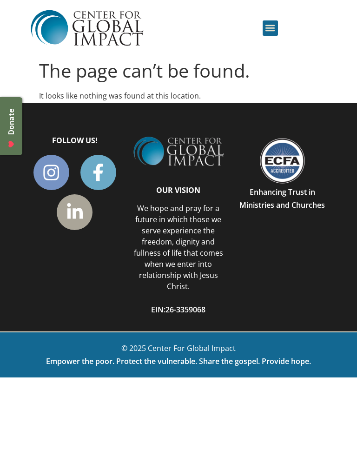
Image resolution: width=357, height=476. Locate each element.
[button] (270, 28)
